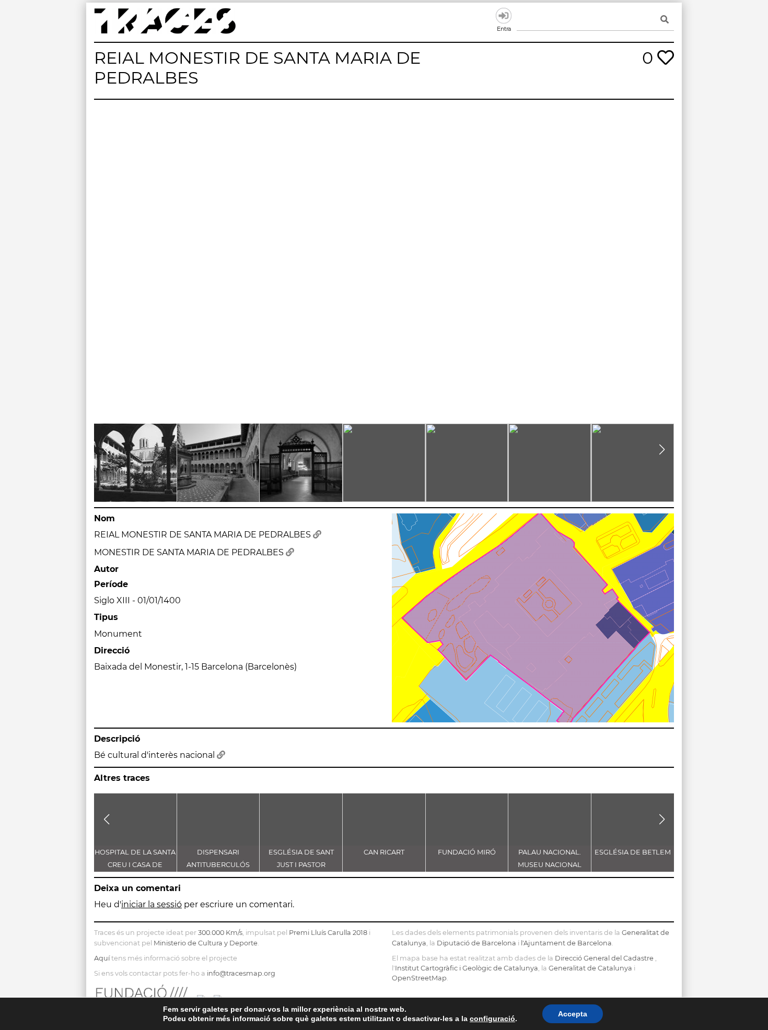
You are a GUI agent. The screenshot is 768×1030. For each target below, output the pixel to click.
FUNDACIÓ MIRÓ (467, 852)
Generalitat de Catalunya (590, 968)
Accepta (572, 1014)
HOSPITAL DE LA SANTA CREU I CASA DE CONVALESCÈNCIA (135, 864)
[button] (106, 449)
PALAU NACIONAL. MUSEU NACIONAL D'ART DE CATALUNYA (550, 864)
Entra (503, 16)
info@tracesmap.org (241, 973)
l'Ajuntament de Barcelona (566, 943)
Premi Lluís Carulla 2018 (328, 933)
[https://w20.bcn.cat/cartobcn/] (317, 535)
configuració (492, 1018)
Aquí (102, 958)
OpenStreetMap (419, 978)
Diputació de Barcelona (476, 943)
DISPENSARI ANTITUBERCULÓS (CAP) (218, 864)
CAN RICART (384, 852)
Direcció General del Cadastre (604, 958)
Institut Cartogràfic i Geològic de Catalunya (466, 968)
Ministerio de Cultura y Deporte (206, 943)
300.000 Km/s (220, 933)
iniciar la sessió (151, 904)
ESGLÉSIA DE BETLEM (633, 852)
